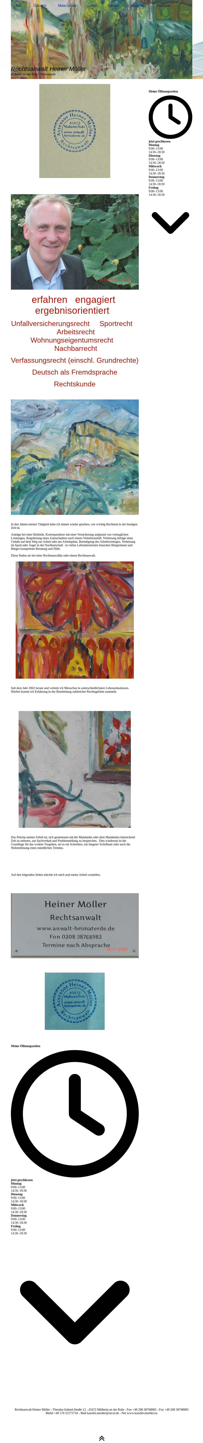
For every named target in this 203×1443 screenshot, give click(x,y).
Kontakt (113, 5)
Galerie (92, 5)
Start (19, 5)
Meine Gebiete (67, 5)
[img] (101, 39)
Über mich (39, 5)
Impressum (164, 5)
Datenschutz (138, 5)
